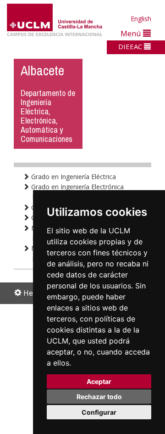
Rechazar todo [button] (99, 396)
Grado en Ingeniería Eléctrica (72, 176)
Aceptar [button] (99, 381)
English (141, 18)
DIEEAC (131, 46)
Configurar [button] (99, 412)
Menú (132, 33)
